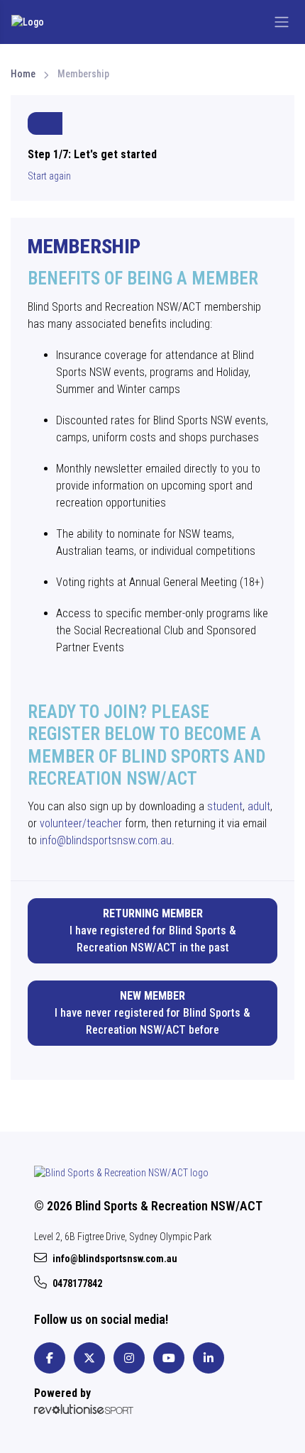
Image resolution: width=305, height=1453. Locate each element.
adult (259, 806)
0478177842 (77, 1283)
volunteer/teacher (81, 823)
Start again (49, 176)
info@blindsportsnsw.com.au (106, 840)
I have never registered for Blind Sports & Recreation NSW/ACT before (152, 1013)
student (225, 806)
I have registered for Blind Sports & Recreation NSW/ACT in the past (153, 930)
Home (23, 73)
